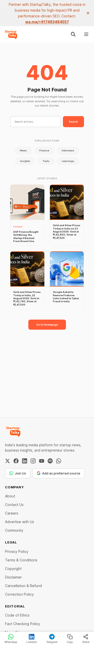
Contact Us (14, 504)
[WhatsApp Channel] (58, 460)
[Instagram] (33, 460)
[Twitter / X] (7, 460)
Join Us (20, 473)
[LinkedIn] (24, 460)
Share (85, 641)
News (23, 150)
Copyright (13, 568)
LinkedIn (31, 641)
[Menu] (86, 34)
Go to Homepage (47, 324)
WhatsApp (11, 641)
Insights (25, 161)
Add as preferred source (61, 473)
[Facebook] (16, 460)
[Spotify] (50, 460)
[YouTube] (41, 460)
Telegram (52, 641)
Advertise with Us (19, 522)
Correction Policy (19, 594)
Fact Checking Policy (22, 624)
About (10, 496)
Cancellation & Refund (23, 586)
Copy (70, 641)
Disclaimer (13, 577)
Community (14, 530)
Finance (44, 150)
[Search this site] (73, 34)
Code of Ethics (17, 615)
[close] (88, 13)
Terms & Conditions (21, 560)
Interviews (68, 150)
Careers (11, 513)
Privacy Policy (16, 551)
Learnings (68, 161)
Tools (46, 161)
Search (73, 121)
